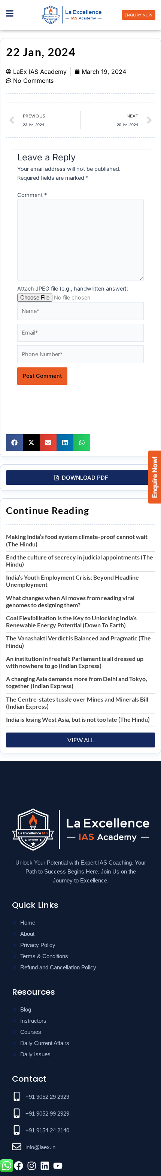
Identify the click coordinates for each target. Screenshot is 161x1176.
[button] (14, 442)
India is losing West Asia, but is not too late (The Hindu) (78, 719)
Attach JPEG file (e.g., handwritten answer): (72, 288)
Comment (32, 195)
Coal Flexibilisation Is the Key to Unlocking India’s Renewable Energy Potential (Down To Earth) (71, 621)
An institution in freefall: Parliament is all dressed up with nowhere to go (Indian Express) (74, 662)
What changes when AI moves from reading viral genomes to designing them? (70, 601)
